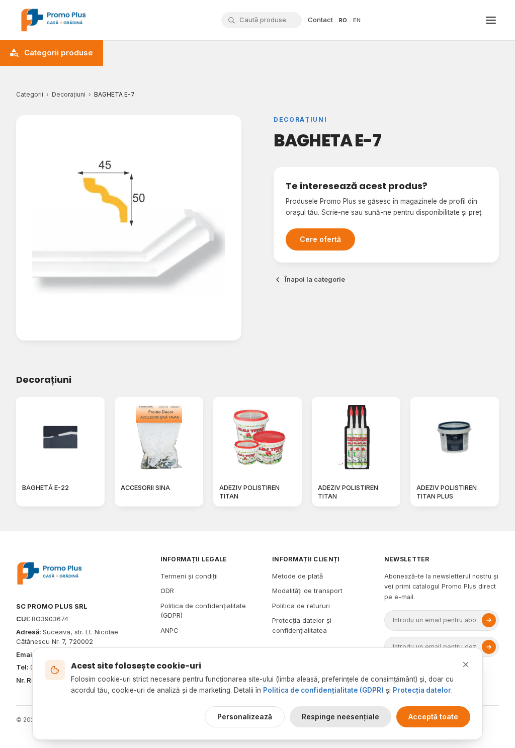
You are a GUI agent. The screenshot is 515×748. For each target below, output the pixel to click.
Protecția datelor (422, 690)
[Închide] (465, 664)
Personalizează (244, 716)
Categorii (29, 94)
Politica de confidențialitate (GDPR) (323, 690)
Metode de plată (297, 576)
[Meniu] (491, 20)
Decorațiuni (68, 94)
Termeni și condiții (189, 576)
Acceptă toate (433, 716)
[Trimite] (489, 620)
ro (343, 20)
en (357, 20)
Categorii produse (58, 52)
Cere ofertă (320, 239)
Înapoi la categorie (315, 279)
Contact (320, 20)
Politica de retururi (301, 606)
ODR (167, 591)
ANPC (169, 630)
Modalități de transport (307, 591)
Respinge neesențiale (340, 716)
